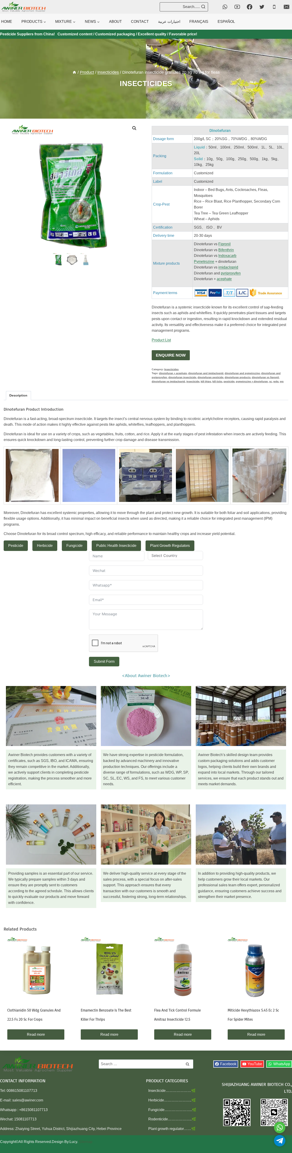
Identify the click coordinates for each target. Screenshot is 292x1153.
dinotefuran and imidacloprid (205, 373)
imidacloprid (228, 267)
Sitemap (85, 1142)
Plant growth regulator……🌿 (172, 1129)
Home (6, 21)
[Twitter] (261, 6)
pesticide (229, 381)
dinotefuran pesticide (210, 377)
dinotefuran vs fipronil (265, 377)
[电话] (274, 6)
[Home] (74, 72)
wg (282, 381)
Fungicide (74, 546)
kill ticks (217, 381)
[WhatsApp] (224, 6)
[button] (134, 128)
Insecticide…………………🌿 (172, 1091)
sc (270, 381)
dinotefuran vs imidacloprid (168, 381)
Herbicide (45, 546)
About (115, 21)
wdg (276, 381)
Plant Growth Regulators (170, 546)
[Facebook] (249, 6)
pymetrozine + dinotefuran (252, 381)
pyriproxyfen (231, 273)
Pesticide (15, 546)
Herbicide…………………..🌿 (172, 1100)
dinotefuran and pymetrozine (242, 373)
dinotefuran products (237, 377)
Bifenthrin (226, 250)
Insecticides (146, 83)
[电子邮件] (286, 6)
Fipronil (224, 244)
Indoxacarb (227, 256)
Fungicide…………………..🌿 (172, 1110)
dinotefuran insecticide (182, 377)
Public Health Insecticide (116, 546)
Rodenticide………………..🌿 (172, 1119)
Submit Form (104, 661)
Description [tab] (18, 395)
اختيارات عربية (169, 21)
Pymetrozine (204, 261)
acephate (224, 279)
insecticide (192, 381)
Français (198, 21)
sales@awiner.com (27, 1100)
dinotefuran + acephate (173, 373)
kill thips (206, 381)
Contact (140, 21)
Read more (36, 1034)
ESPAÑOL (226, 21)
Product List (161, 340)
